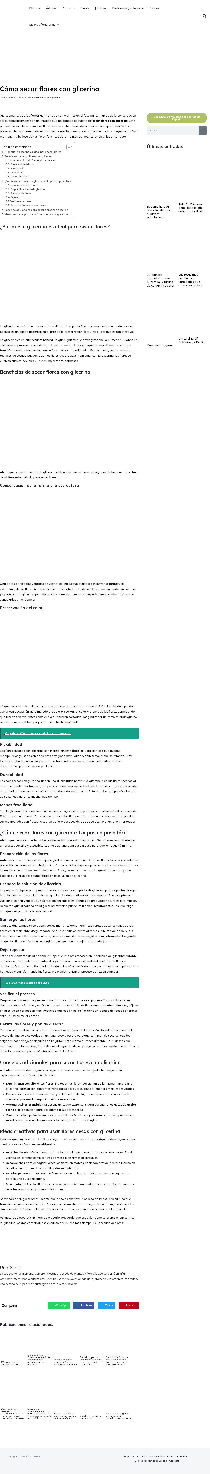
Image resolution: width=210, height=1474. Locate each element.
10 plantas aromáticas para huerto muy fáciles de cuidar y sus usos (161, 280)
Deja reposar (17, 197)
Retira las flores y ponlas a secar (28, 205)
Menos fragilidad (19, 176)
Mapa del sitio (131, 1456)
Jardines (100, 8)
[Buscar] (203, 130)
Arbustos (68, 8)
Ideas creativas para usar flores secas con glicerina (36, 214)
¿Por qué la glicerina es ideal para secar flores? (33, 151)
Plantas (34, 8)
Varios (154, 8)
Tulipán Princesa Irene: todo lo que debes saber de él (190, 207)
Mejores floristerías (42, 24)
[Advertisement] (105, 57)
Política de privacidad (153, 1456)
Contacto (174, 1460)
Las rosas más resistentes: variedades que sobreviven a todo (190, 280)
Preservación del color (22, 164)
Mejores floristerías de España (151, 1460)
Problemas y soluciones (128, 8)
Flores (85, 8)
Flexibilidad (16, 168)
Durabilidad (16, 172)
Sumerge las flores (20, 193)
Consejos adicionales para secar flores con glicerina (36, 209)
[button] (205, 16)
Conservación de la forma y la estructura (33, 160)
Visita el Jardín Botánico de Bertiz (191, 340)
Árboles (51, 8)
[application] (57, 24)
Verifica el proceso (20, 201)
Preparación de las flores (24, 185)
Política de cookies (177, 1456)
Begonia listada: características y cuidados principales (158, 212)
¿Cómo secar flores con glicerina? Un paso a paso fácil (37, 181)
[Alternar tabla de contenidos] (67, 147)
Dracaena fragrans (160, 345)
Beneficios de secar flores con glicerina (28, 156)
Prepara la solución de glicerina (27, 189)
